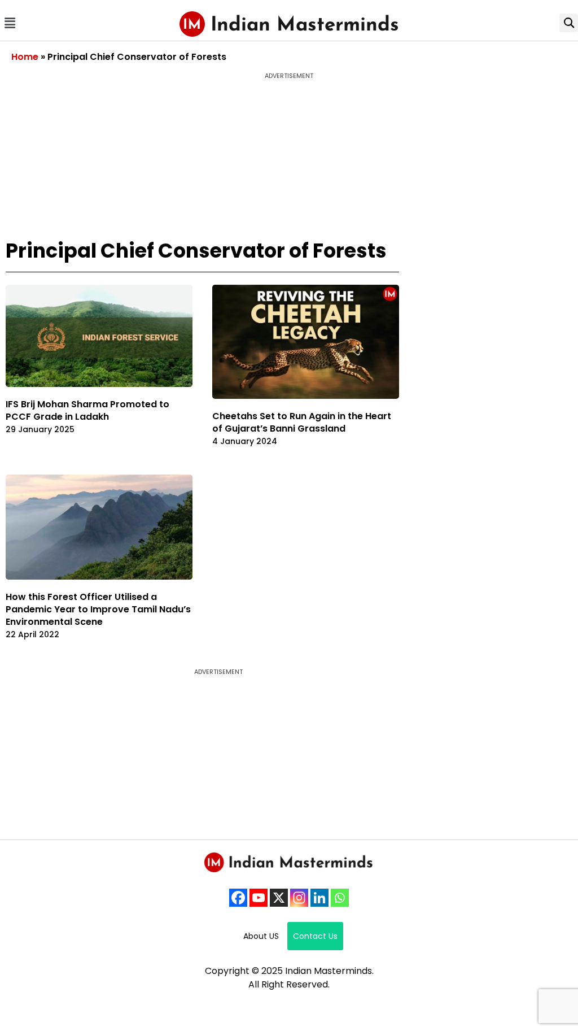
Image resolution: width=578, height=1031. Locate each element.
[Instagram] (299, 898)
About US (261, 936)
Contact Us (315, 936)
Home (24, 56)
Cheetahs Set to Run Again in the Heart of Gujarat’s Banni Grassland (301, 422)
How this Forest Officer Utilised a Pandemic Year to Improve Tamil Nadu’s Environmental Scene (98, 609)
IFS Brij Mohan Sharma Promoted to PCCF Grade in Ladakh (87, 410)
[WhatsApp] (340, 898)
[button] (9, 22)
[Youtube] (258, 898)
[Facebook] (238, 898)
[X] (279, 898)
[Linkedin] (319, 898)
